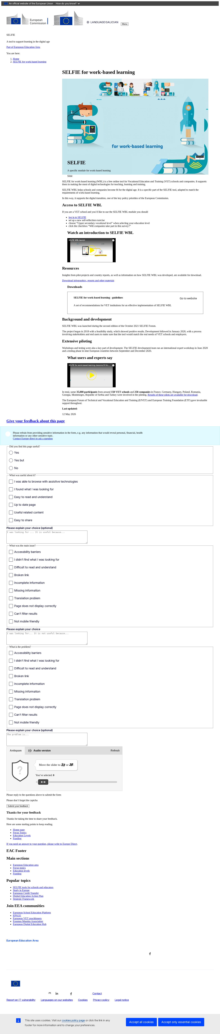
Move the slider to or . (56, 764)
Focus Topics (19, 832)
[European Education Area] (44, 24)
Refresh (115, 750)
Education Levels (22, 835)
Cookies (83, 999)
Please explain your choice (23, 629)
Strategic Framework (23, 899)
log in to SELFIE (77, 217)
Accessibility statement (19, 961)
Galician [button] (104, 22)
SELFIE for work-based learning (29, 61)
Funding (17, 838)
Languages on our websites (57, 999)
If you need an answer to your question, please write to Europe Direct (41, 844)
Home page (19, 829)
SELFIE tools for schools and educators (33, 887)
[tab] (16, 751)
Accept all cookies (141, 1022)
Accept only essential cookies (181, 1022)
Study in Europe (21, 890)
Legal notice (122, 999)
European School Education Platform (32, 912)
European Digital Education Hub (29, 924)
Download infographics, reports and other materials (88, 280)
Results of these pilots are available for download (172, 394)
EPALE (17, 915)
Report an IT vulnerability (20, 999)
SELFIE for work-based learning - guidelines (98, 297)
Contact (97, 993)
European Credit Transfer (26, 893)
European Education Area (22, 940)
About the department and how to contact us (103, 947)
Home (16, 58)
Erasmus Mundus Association (28, 921)
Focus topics (19, 867)
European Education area (25, 865)
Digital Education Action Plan (28, 896)
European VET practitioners (27, 918)
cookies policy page (73, 1020)
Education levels (21, 870)
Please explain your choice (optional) (29, 528)
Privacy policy (101, 999)
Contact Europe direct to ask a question (33, 438)
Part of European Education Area (23, 47)
